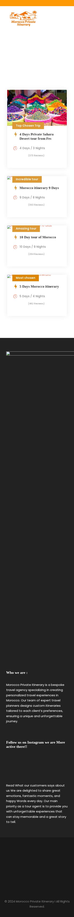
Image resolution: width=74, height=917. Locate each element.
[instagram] (37, 2)
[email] (31, 2)
